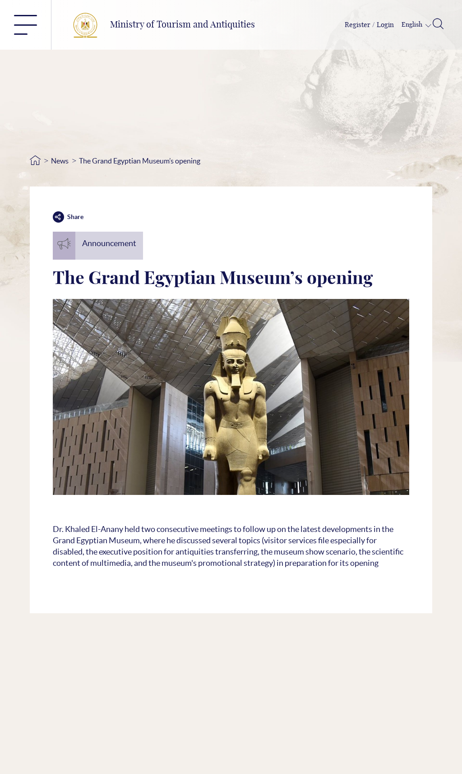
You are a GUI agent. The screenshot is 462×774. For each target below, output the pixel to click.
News (60, 161)
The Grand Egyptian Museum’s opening (139, 161)
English (413, 25)
